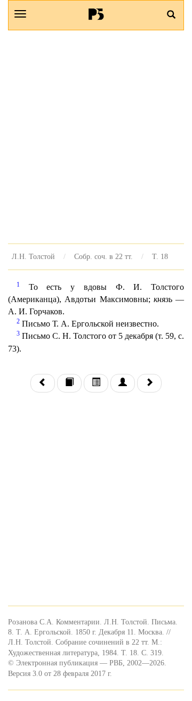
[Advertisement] (96, 136)
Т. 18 (160, 256)
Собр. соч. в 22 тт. (103, 256)
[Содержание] (96, 383)
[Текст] (69, 383)
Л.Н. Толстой (33, 256)
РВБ (96, 14)
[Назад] (42, 383)
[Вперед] (149, 383)
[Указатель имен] (122, 383)
